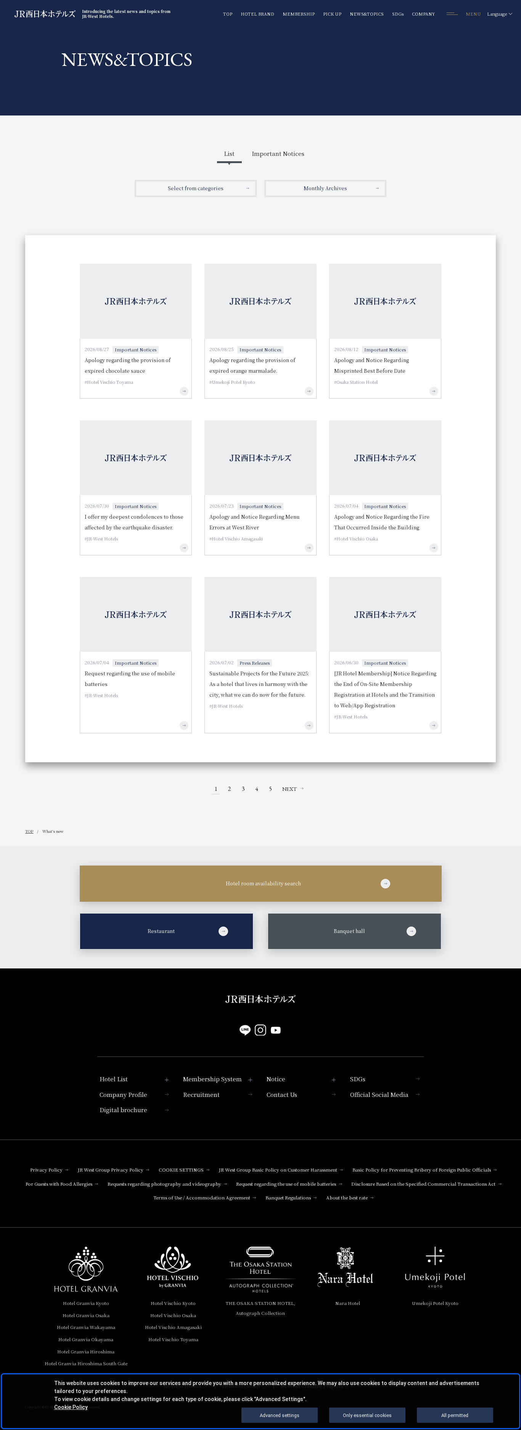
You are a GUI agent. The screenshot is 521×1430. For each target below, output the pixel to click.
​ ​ (183, 931)
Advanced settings (279, 1415)
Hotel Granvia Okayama (85, 1339)
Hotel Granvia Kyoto (86, 1303)
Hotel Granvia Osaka (86, 1315)
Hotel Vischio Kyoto (173, 1303)
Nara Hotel (347, 1303)
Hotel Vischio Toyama (173, 1339)
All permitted (454, 1415)
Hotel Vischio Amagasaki (173, 1327)
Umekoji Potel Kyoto (435, 1303)
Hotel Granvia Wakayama (86, 1327)
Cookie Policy (71, 1407)
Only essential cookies (367, 1415)
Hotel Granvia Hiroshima (85, 1351)
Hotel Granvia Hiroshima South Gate (86, 1363)
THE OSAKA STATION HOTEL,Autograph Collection (260, 1308)
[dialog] (260, 1401)
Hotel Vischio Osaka (173, 1315)
